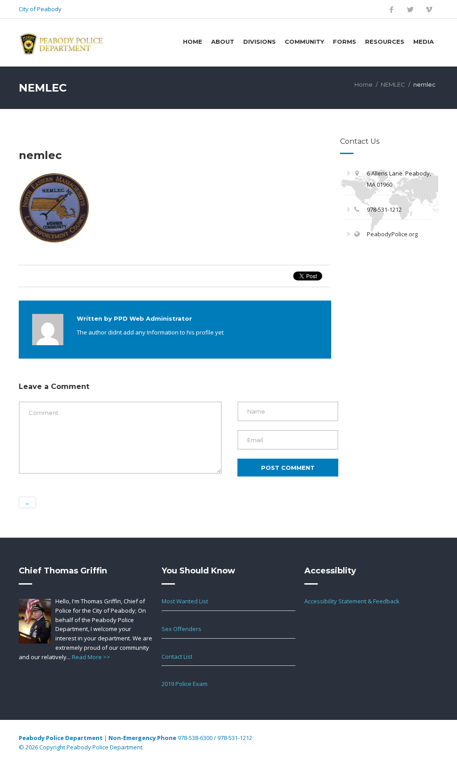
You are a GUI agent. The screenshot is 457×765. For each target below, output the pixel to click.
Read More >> (91, 657)
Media (423, 41)
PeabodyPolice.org (392, 234)
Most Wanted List (185, 601)
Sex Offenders (181, 629)
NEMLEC (393, 84)
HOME (192, 41)
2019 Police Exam (185, 684)
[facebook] (391, 9)
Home (363, 84)
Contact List (177, 656)
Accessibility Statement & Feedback (351, 601)
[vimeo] (429, 9)
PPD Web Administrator (153, 318)
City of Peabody (40, 9)
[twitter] (410, 9)
